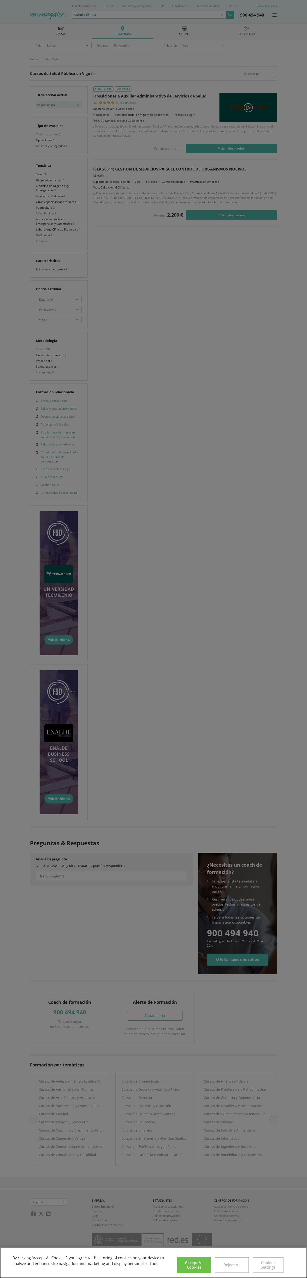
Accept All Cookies (194, 1265)
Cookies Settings (268, 1265)
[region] (153, 1262)
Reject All (232, 1264)
